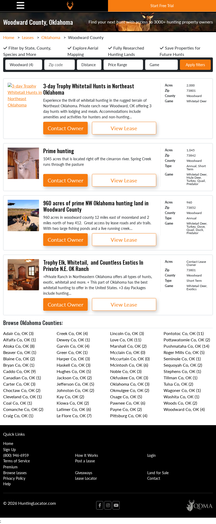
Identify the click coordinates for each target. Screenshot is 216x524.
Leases (28, 37)
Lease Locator (86, 478)
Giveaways (83, 472)
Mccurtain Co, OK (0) (130, 359)
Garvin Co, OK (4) (73, 346)
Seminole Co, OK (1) (182, 359)
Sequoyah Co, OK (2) (183, 365)
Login (151, 455)
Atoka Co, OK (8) (19, 346)
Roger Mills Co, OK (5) (184, 352)
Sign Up (9, 449)
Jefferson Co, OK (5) (75, 384)
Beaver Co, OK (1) (19, 352)
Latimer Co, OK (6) (74, 409)
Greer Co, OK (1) (72, 352)
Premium (10, 466)
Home (8, 37)
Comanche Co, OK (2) (23, 409)
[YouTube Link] (116, 505)
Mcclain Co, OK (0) (127, 352)
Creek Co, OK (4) (72, 333)
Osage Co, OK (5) (126, 397)
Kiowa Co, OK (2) (73, 403)
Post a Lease (85, 460)
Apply (195, 64)
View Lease (124, 128)
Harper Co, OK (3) (73, 359)
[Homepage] (70, 6)
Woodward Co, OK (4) (184, 409)
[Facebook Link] (99, 505)
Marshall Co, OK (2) (128, 346)
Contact (153, 478)
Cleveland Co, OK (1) (22, 397)
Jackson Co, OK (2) (74, 378)
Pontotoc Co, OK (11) (184, 333)
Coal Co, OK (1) (17, 403)
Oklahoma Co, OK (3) (129, 384)
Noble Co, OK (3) (125, 371)
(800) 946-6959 (16, 455)
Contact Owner (65, 128)
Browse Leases (15, 472)
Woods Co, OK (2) (180, 403)
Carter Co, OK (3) (19, 384)
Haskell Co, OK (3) (73, 365)
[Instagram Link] (107, 505)
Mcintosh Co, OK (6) (129, 365)
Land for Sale (158, 472)
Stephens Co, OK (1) (182, 371)
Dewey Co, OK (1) (73, 340)
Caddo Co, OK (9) (19, 371)
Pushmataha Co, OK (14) (186, 346)
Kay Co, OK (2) (70, 397)
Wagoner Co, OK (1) (182, 390)
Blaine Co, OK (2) (19, 359)
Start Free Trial (162, 5)
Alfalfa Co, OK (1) (19, 340)
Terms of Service (16, 460)
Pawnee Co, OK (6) (127, 403)
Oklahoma (50, 37)
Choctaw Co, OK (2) (21, 390)
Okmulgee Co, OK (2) (129, 390)
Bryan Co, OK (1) (18, 365)
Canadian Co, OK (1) (22, 378)
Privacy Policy (14, 478)
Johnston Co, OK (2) (75, 390)
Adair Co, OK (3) (18, 333)
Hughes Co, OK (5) (74, 371)
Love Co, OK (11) (125, 340)
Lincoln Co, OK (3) (127, 333)
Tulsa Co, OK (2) (178, 384)
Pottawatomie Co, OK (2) (187, 340)
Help (7, 483)
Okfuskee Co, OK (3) (129, 378)
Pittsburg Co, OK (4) (128, 416)
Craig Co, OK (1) (18, 416)
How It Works (86, 455)
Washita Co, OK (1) (181, 397)
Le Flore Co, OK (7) (74, 416)
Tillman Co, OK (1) (180, 378)
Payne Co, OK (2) (126, 409)
